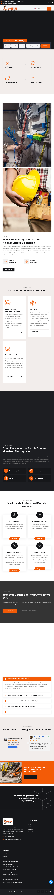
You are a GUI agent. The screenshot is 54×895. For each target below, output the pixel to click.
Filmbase (5, 856)
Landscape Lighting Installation (10, 861)
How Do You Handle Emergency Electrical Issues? (21, 706)
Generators (6, 859)
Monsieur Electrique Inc (15, 738)
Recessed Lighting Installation (10, 879)
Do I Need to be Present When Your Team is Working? (23, 701)
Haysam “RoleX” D (32, 737)
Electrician (34, 309)
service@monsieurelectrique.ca (10, 3)
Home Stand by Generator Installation (13, 310)
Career (29, 824)
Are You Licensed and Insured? (16, 712)
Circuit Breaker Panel (12, 355)
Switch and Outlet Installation (10, 874)
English (38, 8)
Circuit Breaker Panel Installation (11, 867)
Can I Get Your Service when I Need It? (18, 678)
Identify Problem (14, 521)
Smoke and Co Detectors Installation (12, 877)
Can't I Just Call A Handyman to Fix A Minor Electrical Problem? (25, 695)
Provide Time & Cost (39, 521)
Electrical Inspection (8, 864)
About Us (30, 829)
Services (30, 826)
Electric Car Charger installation (11, 872)
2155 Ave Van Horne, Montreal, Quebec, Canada (13, 1)
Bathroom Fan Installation (9, 869)
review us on (12, 747)
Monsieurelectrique (19, 892)
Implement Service (14, 552)
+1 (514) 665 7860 (9, 836)
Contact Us (31, 832)
